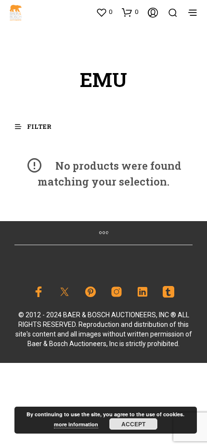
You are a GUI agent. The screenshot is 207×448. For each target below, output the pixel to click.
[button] (104, 12)
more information (76, 424)
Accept (133, 424)
